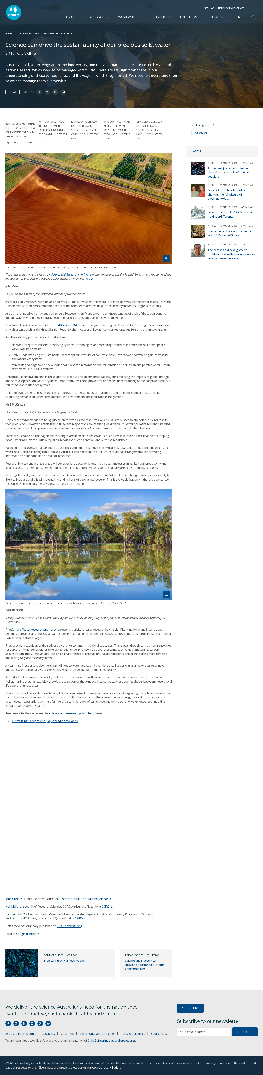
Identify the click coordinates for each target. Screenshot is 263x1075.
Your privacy (159, 1034)
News (215, 17)
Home (8, 33)
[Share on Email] (63, 92)
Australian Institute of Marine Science (83, 899)
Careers (160, 17)
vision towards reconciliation (101, 1067)
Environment (200, 132)
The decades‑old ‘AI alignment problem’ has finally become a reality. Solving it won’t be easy (232, 254)
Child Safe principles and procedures (111, 1040)
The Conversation (69, 926)
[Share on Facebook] (39, 92)
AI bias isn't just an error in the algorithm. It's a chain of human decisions (228, 172)
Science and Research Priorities (70, 274)
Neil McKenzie (14, 906)
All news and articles (56, 33)
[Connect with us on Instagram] (16, 1023)
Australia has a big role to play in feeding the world (45, 721)
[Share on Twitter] (47, 92)
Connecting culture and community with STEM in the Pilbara (230, 233)
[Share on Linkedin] (55, 92)
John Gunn (12, 899)
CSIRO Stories (31, 33)
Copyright (67, 1034)
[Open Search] (253, 16)
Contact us (190, 1008)
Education (188, 17)
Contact (12, 92)
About (71, 17)
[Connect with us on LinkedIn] (24, 1023)
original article (27, 934)
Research (96, 17)
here (87, 279)
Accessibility (47, 1034)
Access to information (19, 1034)
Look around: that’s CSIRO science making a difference (230, 214)
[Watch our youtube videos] (48, 1023)
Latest (196, 151)
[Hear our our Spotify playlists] (32, 1023)
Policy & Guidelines (133, 1034)
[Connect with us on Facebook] (8, 1023)
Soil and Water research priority (32, 629)
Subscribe (244, 1032)
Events (238, 17)
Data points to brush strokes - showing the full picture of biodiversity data (227, 194)
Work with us (129, 17)
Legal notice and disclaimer (97, 1034)
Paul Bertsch (13, 914)
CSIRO (106, 906)
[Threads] (40, 1023)
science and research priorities (70, 713)
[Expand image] (88, 208)
